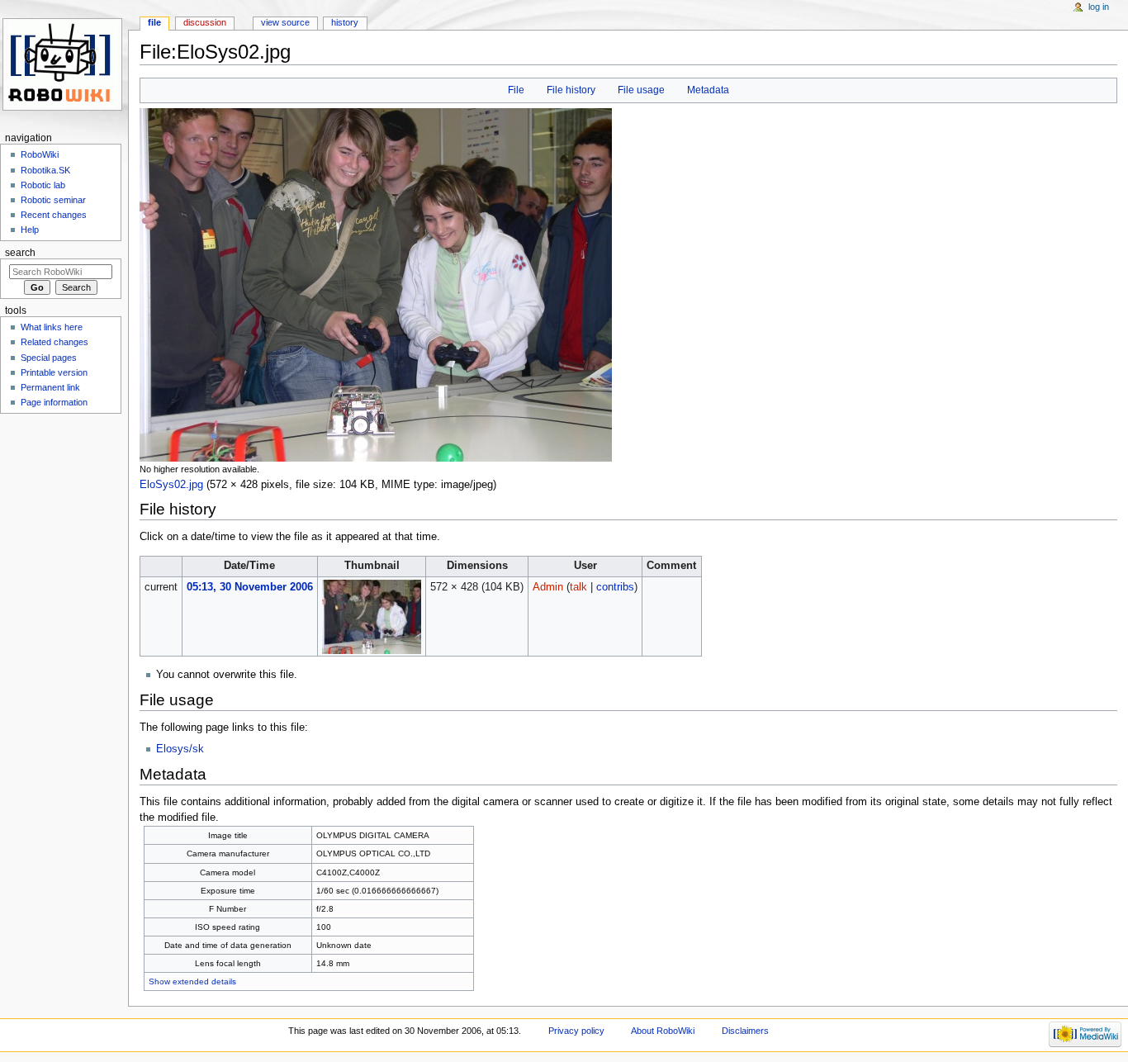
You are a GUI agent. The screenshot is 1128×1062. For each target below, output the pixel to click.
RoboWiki (40, 154)
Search (20, 253)
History (344, 22)
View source (285, 22)
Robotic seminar (53, 200)
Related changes (54, 342)
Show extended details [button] (192, 981)
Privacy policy (576, 1031)
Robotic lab (43, 185)
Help (30, 230)
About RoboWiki (662, 1031)
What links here (52, 327)
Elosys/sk (180, 749)
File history (571, 90)
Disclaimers (745, 1031)
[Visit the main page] (64, 64)
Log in (1098, 7)
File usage (641, 90)
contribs (615, 587)
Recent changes (54, 215)
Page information (54, 402)
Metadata (708, 90)
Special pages (49, 358)
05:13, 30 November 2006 (250, 587)
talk (578, 587)
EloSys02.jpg (171, 485)
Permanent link (50, 387)
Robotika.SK (45, 170)
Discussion (204, 22)
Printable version (54, 372)
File (516, 90)
